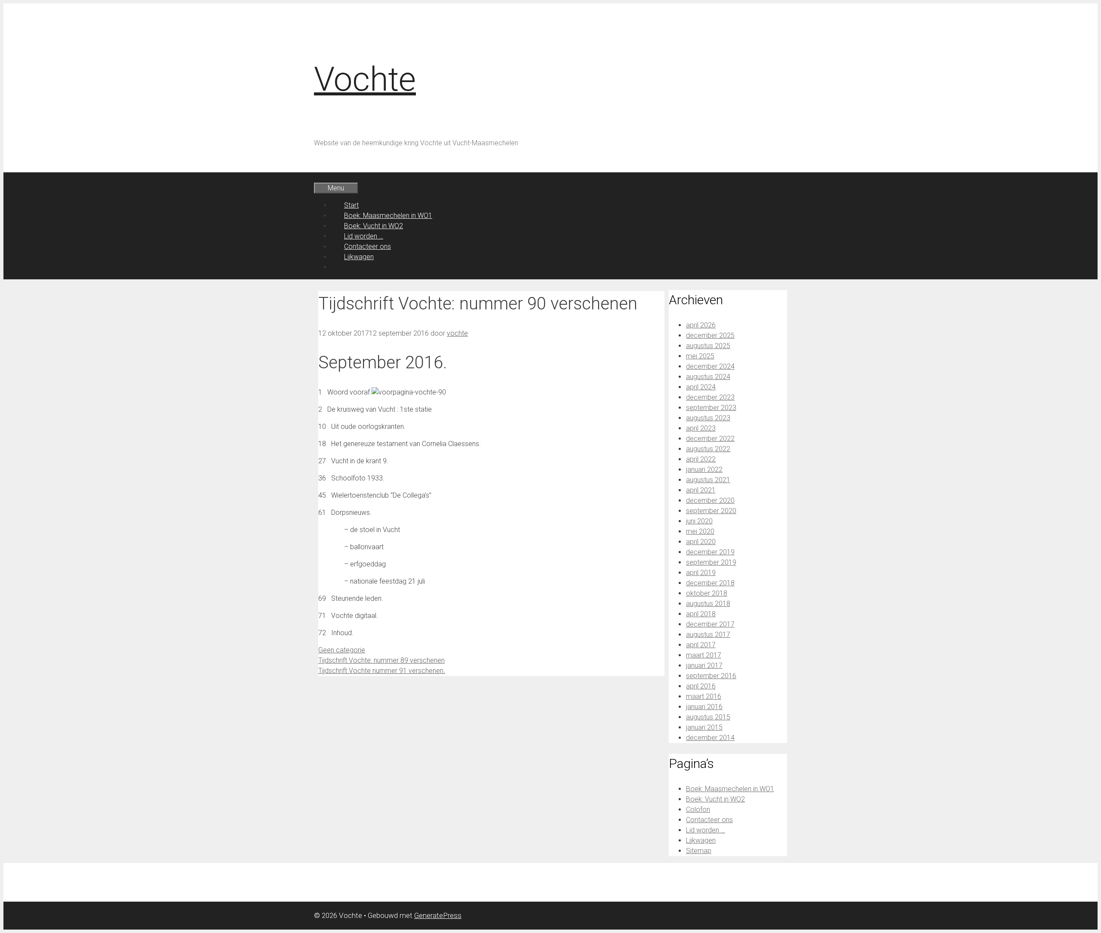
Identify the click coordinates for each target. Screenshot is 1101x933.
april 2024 (701, 387)
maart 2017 (703, 655)
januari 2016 (704, 707)
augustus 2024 (708, 377)
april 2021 (701, 490)
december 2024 (710, 366)
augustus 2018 (708, 604)
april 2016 (701, 686)
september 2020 (711, 511)
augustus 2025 (708, 346)
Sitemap (698, 851)
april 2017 (701, 645)
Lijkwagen (359, 257)
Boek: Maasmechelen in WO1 (388, 215)
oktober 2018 (706, 593)
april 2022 (701, 459)
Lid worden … (363, 236)
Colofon (698, 809)
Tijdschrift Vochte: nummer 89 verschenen (381, 660)
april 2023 (701, 428)
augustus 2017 (708, 634)
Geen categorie (341, 650)
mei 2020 (700, 531)
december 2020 (710, 500)
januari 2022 (704, 469)
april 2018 (701, 614)
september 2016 (711, 676)
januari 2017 (704, 665)
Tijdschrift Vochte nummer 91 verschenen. (381, 671)
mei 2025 (700, 356)
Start (351, 205)
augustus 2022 (708, 449)
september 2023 (711, 408)
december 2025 (710, 335)
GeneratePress (437, 915)
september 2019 (711, 562)
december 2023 (710, 397)
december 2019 (710, 552)
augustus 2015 (708, 717)
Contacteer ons (367, 246)
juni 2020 (699, 521)
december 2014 (710, 738)
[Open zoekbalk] (327, 177)
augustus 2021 (708, 480)
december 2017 (710, 624)
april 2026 (701, 325)
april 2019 (701, 573)
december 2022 (710, 438)
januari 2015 (704, 727)
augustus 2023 (708, 418)
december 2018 (710, 583)
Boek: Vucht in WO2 (373, 226)
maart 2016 (703, 696)
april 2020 (701, 542)
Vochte (365, 79)
